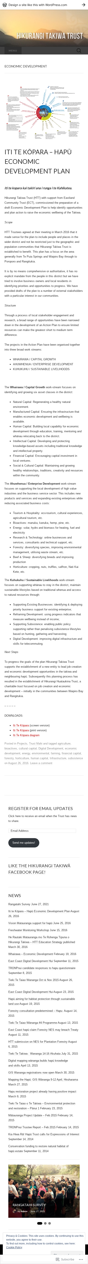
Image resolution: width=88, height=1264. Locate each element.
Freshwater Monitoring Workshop (28, 930)
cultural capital (28, 748)
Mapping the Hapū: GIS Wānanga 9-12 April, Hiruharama (43, 1079)
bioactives (10, 748)
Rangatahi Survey (19, 904)
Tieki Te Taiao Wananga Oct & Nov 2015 (33, 980)
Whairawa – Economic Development (30, 954)
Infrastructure (58, 758)
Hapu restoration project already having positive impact (42, 1091)
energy (26, 753)
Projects (22, 743)
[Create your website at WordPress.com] (44, 5)
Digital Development (50, 748)
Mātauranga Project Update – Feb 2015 (32, 1115)
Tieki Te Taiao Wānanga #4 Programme (32, 1022)
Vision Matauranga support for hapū (30, 923)
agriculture (64, 743)
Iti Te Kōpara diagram (26, 735)
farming (55, 753)
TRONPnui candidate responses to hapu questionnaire (41, 968)
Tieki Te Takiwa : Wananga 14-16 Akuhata (34, 1053)
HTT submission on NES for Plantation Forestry (37, 1041)
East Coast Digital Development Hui (30, 961)
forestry (9, 758)
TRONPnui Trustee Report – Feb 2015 (32, 1127)
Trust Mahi (35, 743)
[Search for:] (79, 50)
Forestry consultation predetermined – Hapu (35, 1010)
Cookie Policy (14, 1247)
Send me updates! (23, 842)
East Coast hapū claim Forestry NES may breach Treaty (43, 1029)
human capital (39, 758)
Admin (24, 1211)
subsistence (75, 758)
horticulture (22, 758)
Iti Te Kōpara (21, 725)
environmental (40, 753)
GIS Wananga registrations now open (31, 1072)
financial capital (71, 753)
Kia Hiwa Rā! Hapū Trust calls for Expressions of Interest (43, 1134)
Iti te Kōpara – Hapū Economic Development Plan (39, 911)
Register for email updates (40, 808)
